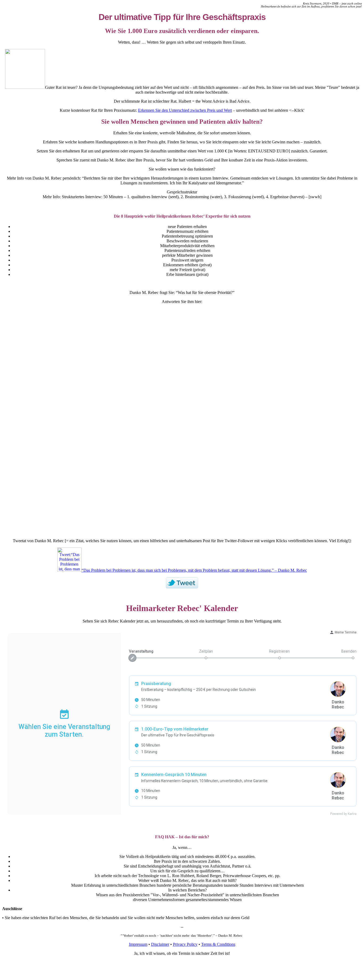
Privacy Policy (185, 944)
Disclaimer (160, 944)
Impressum (138, 944)
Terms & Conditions (218, 944)
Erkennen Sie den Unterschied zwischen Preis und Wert (185, 110)
